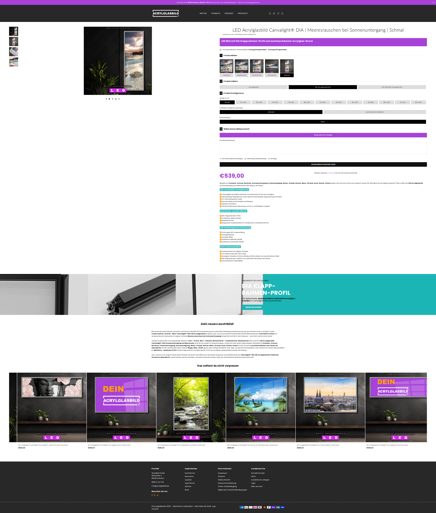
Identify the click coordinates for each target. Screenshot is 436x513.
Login (253, 483)
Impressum (222, 473)
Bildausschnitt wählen (323, 135)
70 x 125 (291, 102)
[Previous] (22, 61)
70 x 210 (402, 102)
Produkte (243, 13)
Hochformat (256, 75)
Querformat (241, 75)
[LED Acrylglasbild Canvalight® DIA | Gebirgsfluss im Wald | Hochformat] (114, 407)
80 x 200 (387, 102)
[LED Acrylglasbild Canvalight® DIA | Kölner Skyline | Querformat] (253, 407)
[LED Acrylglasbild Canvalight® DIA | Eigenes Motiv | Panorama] (322, 407)
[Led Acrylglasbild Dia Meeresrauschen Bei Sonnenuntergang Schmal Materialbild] (13, 51)
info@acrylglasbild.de (160, 486)
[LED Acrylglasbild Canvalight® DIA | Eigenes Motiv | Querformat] (44, 407)
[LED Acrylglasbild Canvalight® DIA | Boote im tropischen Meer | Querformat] (183, 407)
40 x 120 (275, 102)
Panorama (272, 75)
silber (323, 122)
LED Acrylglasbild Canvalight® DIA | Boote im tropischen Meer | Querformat (175, 445)
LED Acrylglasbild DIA (323, 87)
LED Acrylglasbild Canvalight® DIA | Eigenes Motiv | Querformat (32, 445)
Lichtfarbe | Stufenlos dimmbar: (231, 108)
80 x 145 (307, 102)
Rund (187, 490)
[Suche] (270, 13)
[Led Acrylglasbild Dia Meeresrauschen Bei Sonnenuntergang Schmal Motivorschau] (13, 41)
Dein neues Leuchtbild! (217, 324)
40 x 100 (243, 102)
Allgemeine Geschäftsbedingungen (232, 490)
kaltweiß (271, 112)
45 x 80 (227, 102)
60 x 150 (339, 102)
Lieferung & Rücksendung (256, 159)
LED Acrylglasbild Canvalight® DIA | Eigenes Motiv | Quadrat (379, 445)
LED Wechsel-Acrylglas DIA (392, 87)
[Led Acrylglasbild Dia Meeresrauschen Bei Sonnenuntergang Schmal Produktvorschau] (13, 31)
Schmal (287, 75)
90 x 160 (355, 102)
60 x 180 (371, 102)
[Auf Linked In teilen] (116, 99)
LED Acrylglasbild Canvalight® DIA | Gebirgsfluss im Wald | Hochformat (104, 445)
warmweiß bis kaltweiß (374, 112)
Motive (203, 13)
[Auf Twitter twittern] (109, 99)
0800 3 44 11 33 (158, 482)
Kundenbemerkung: (227, 140)
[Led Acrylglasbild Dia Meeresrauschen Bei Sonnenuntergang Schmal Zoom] (13, 61)
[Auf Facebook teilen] (106, 99)
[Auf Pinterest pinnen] (113, 99)
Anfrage (273, 159)
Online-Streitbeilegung (227, 486)
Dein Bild (229, 13)
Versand (331, 173)
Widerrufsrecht (224, 480)
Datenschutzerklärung (227, 483)
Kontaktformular (258, 473)
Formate (215, 13)
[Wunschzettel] (278, 13)
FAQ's (253, 476)
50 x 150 (323, 102)
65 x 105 (259, 102)
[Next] (213, 61)
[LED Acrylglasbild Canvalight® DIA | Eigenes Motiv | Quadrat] (392, 407)
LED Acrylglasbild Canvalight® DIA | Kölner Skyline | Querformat (241, 445)
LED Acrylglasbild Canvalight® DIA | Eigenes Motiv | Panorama (310, 445)
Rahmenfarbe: (225, 117)
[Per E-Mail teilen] (119, 99)
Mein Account (257, 486)
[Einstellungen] (274, 13)
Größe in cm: (224, 98)
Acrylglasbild (254, 87)
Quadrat (226, 75)
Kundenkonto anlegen (260, 480)
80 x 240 (418, 102)
